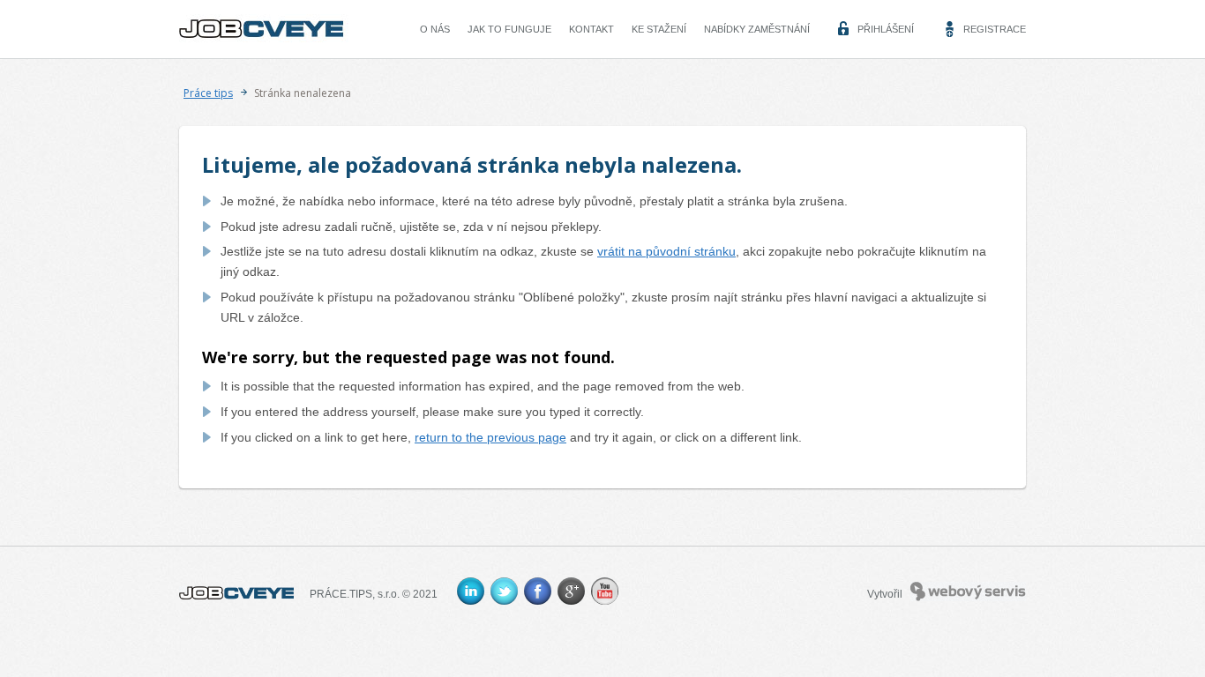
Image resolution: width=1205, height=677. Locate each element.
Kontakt (591, 29)
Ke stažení (659, 29)
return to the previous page (490, 437)
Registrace (994, 29)
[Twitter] (504, 591)
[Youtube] (604, 591)
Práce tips (208, 93)
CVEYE (222, 24)
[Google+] (571, 591)
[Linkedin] (470, 591)
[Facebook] (537, 591)
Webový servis (945, 590)
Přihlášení (885, 29)
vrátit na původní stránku (666, 251)
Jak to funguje (509, 29)
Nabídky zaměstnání (757, 29)
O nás (435, 29)
